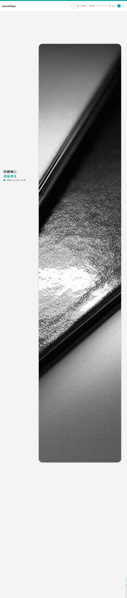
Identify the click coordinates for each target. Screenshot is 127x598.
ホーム (73, 6)
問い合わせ (112, 6)
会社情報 (92, 6)
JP (119, 6)
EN (123, 6)
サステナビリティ (101, 6)
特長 (77, 6)
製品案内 (84, 6)
